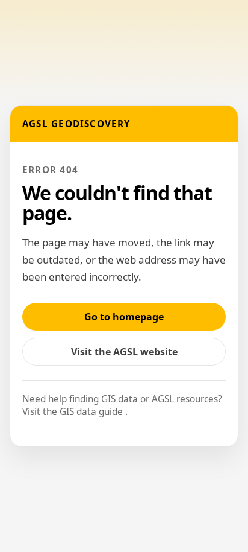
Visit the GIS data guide (73, 411)
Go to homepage (124, 316)
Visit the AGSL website (130, 355)
